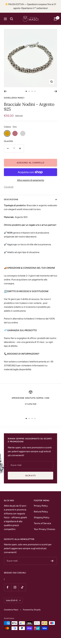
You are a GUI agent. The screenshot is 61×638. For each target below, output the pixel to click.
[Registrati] (52, 561)
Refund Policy (41, 511)
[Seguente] (55, 91)
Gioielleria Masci (14, 98)
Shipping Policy (41, 517)
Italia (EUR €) (12, 600)
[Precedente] (5, 91)
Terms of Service (42, 523)
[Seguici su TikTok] (22, 587)
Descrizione (11, 199)
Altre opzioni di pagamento (30, 180)
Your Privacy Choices (44, 529)
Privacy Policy (41, 505)
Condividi (8, 187)
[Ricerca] (11, 18)
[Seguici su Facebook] (7, 587)
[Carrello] (55, 18)
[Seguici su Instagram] (15, 587)
